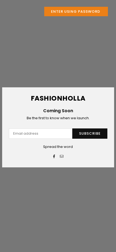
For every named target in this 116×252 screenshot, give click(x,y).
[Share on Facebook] (54, 157)
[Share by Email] (62, 157)
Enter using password (76, 11)
